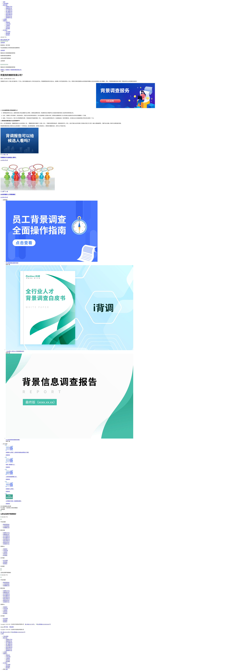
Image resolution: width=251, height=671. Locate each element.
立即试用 (5, 39)
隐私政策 (11, 626)
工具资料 (8, 25)
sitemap (2, 626)
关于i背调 (8, 31)
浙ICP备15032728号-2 (30, 624)
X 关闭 (2, 633)
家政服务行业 (9, 17)
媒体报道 (8, 33)
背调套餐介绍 (6, 527)
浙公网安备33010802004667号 (44, 624)
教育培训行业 (9, 16)
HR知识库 (8, 23)
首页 (4, 1)
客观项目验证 (6, 524)
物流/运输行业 (9, 14)
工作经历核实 (6, 526)
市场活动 (8, 27)
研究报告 (8, 28)
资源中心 (5, 20)
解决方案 (5, 5)
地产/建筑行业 (9, 11)
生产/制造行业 (9, 9)
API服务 (5, 19)
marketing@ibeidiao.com (7, 519)
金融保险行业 (9, 8)
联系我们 (8, 34)
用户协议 (6, 626)
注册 (8, 39)
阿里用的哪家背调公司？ (16, 69)
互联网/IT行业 (9, 6)
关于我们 (5, 30)
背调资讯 (8, 22)
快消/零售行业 (9, 12)
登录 (2, 39)
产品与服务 (5, 3)
